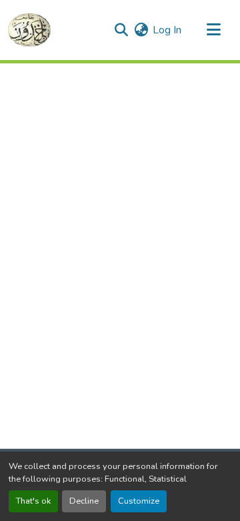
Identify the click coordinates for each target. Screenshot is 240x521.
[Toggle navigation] (213, 30)
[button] (29, 30)
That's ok (33, 501)
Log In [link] (167, 30)
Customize (138, 501)
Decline (84, 501)
